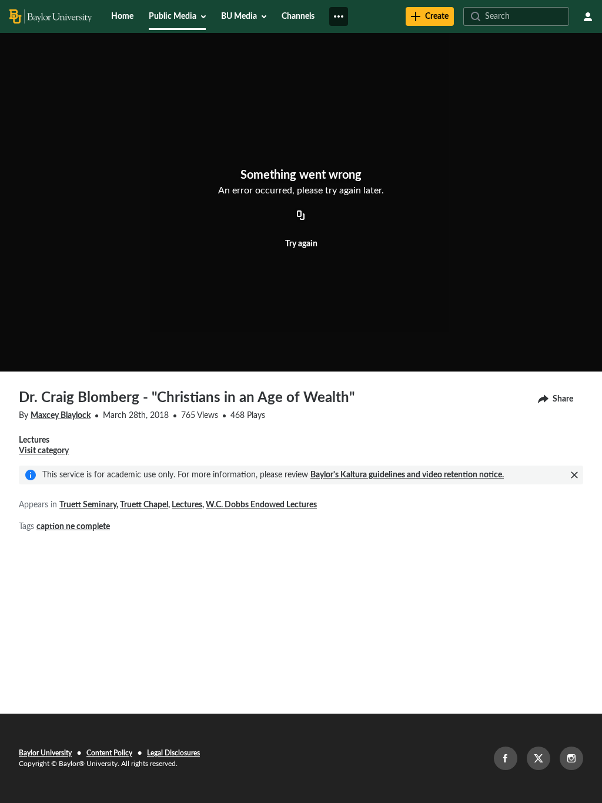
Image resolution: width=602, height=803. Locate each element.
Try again (301, 244)
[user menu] (587, 16)
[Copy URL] (301, 215)
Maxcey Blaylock (61, 415)
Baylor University (45, 753)
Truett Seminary (87, 505)
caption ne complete (73, 527)
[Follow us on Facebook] (505, 758)
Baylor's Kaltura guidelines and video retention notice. (407, 475)
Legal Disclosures (173, 753)
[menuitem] (122, 16)
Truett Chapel (144, 505)
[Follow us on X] (538, 758)
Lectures (187, 505)
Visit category (44, 451)
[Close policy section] (574, 475)
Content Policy (109, 753)
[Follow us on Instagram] (571, 758)
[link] (430, 16)
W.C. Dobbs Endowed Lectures (261, 505)
